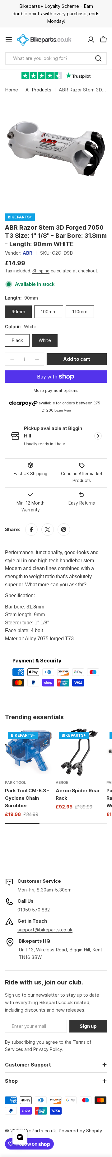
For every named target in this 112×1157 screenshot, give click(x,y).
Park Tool (15, 782)
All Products (38, 90)
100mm (49, 312)
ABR (27, 253)
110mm (79, 312)
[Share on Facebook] (31, 529)
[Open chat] (19, 1137)
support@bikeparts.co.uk (44, 930)
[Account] (91, 39)
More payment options (56, 390)
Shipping (40, 270)
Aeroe (62, 782)
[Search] (98, 58)
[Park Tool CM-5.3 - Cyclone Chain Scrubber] (28, 752)
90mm (18, 312)
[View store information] (98, 436)
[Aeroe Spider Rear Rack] (79, 752)
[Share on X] (47, 529)
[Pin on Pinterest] (64, 529)
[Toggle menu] (8, 39)
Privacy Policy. (48, 1049)
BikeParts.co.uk (39, 1131)
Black (17, 340)
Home (11, 90)
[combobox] (56, 58)
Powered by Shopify (80, 1131)
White (45, 340)
